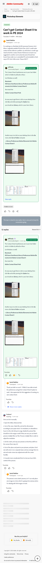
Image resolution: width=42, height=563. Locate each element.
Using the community (9, 554)
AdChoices (33, 560)
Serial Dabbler (10, 40)
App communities (14, 9)
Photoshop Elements (27, 9)
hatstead (8, 414)
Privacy (27, 554)
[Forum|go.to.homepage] (15, 4)
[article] (21, 307)
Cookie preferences (9, 557)
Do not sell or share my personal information (15, 560)
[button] (3, 4)
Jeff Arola (10, 67)
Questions (6, 11)
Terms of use (20, 554)
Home (5, 9)
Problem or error (8, 206)
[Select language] (28, 4)
